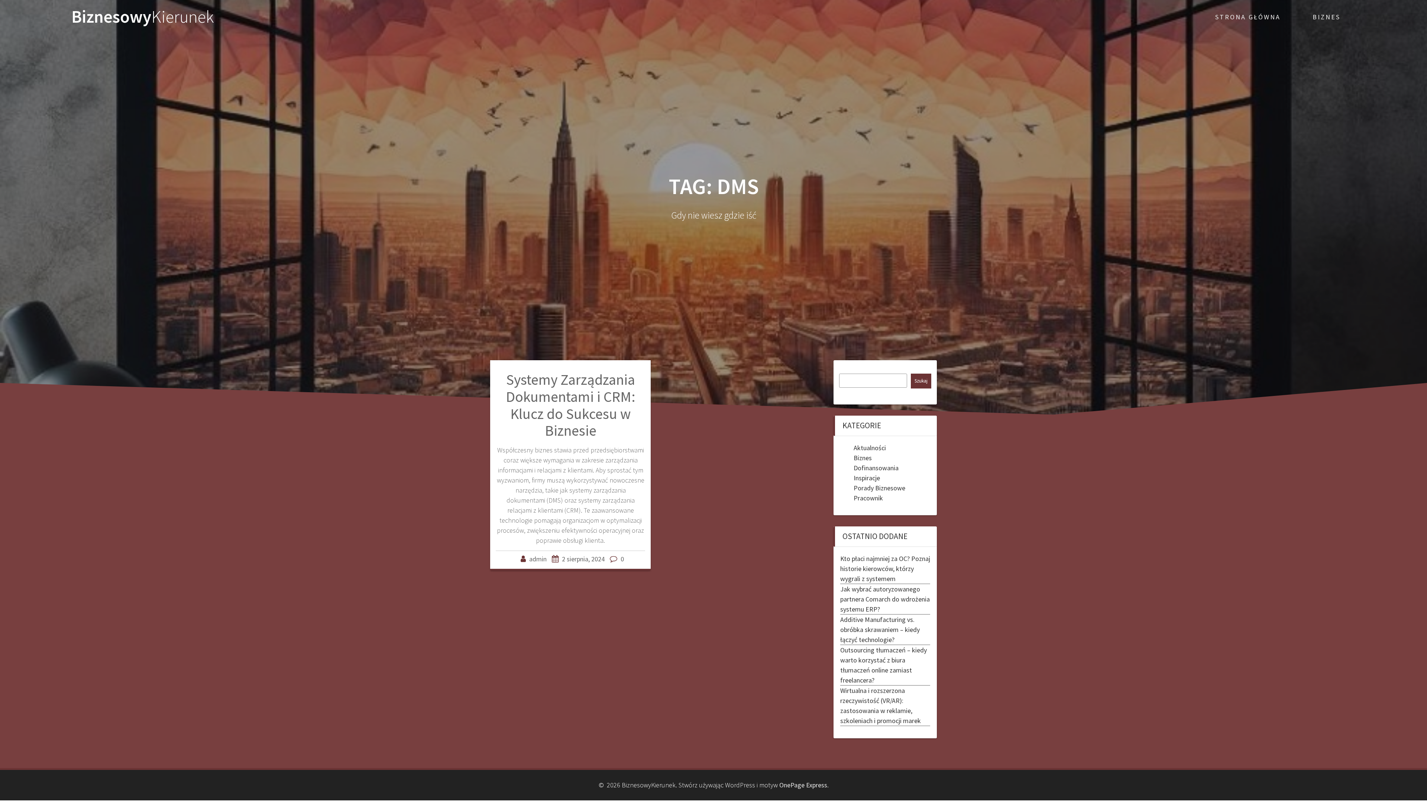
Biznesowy (142, 17)
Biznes (863, 458)
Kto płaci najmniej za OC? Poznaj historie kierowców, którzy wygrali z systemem (885, 568)
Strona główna (1248, 17)
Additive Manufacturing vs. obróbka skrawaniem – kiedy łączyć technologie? (880, 629)
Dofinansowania (876, 468)
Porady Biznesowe (879, 488)
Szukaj (921, 381)
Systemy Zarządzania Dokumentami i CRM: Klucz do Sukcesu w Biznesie (570, 405)
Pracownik (868, 498)
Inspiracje (867, 478)
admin (538, 559)
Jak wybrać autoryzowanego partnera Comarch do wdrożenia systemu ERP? (885, 599)
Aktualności (870, 448)
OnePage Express (803, 785)
